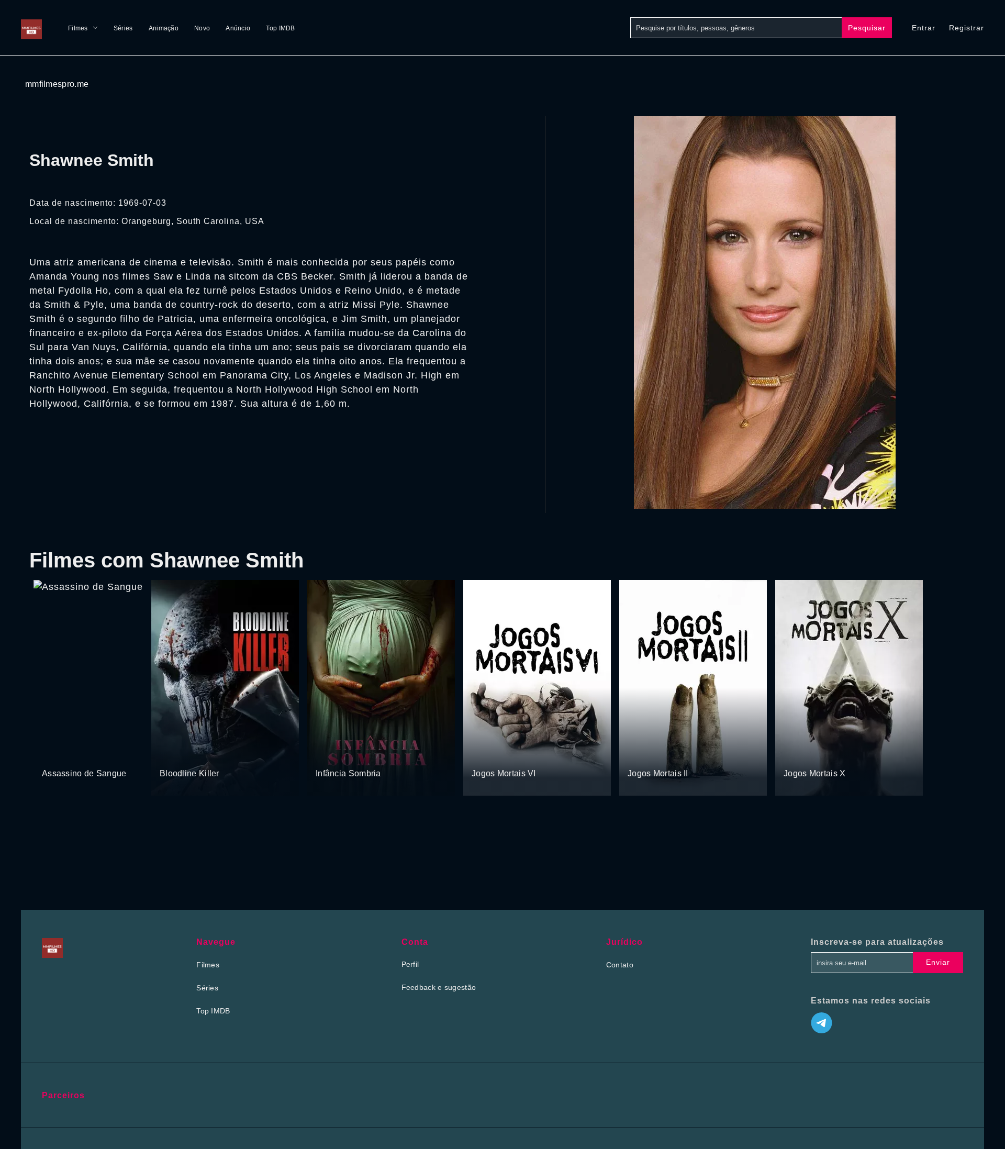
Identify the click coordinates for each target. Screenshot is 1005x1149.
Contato (619, 965)
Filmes (78, 28)
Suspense (59, 753)
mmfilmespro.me (56, 84)
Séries (123, 28)
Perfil (410, 964)
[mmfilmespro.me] (34, 27)
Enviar (938, 962)
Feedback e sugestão (438, 987)
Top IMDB (280, 28)
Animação (163, 28)
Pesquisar (867, 28)
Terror (89, 753)
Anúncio (238, 28)
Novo (202, 28)
